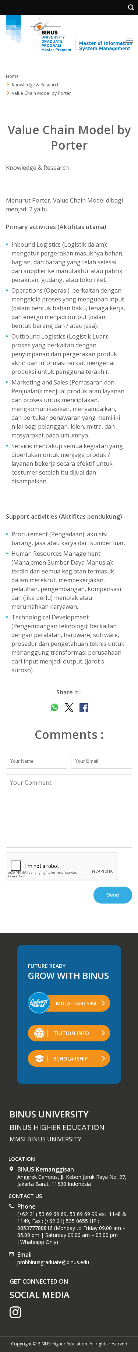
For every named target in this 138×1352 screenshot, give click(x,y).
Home (12, 76)
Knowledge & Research (36, 85)
